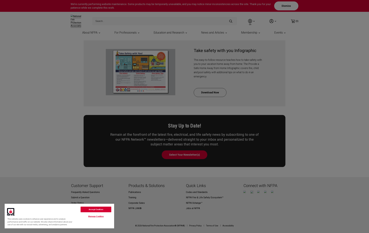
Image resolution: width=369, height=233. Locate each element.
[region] (59, 215)
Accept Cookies (96, 209)
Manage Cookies (96, 216)
